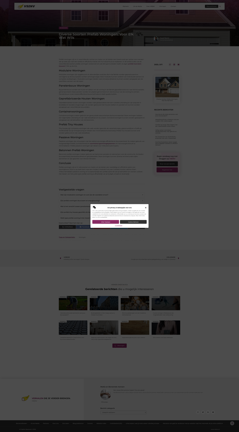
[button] (146, 208)
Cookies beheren (133, 222)
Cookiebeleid (118, 225)
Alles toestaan (105, 222)
